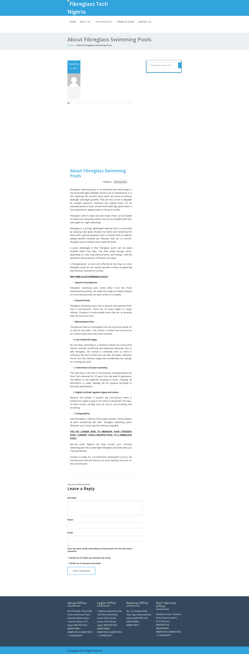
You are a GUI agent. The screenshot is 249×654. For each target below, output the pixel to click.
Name (70, 519)
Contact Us (144, 21)
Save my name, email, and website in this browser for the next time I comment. (99, 549)
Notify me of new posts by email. (85, 563)
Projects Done (125, 21)
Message (72, 498)
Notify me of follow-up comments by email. (90, 558)
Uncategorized (120, 182)
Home (73, 21)
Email (70, 532)
